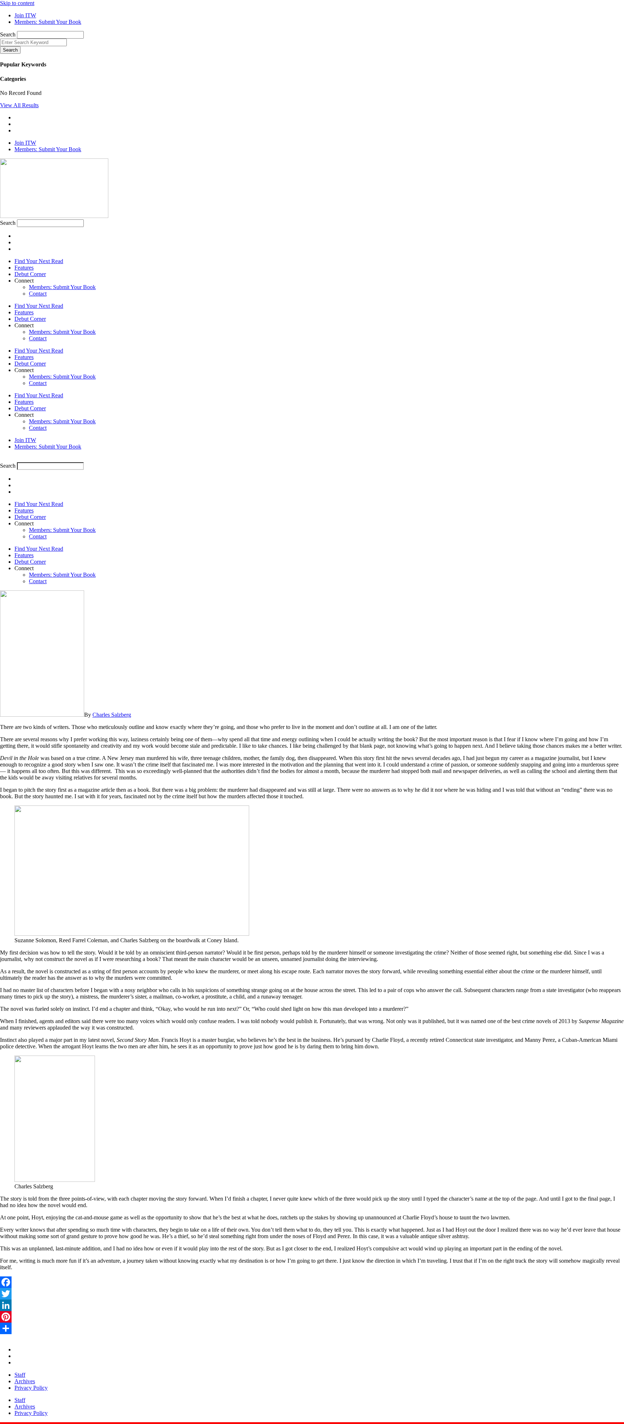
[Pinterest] (312, 1317)
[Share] (312, 1328)
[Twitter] (312, 1293)
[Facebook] (312, 1282)
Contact (38, 294)
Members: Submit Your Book (62, 287)
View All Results (19, 105)
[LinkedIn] (312, 1305)
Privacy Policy (31, 1388)
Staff (19, 1375)
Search (8, 34)
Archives (24, 1381)
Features (24, 268)
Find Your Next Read (38, 261)
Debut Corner (30, 274)
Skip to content (17, 3)
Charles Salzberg (111, 715)
